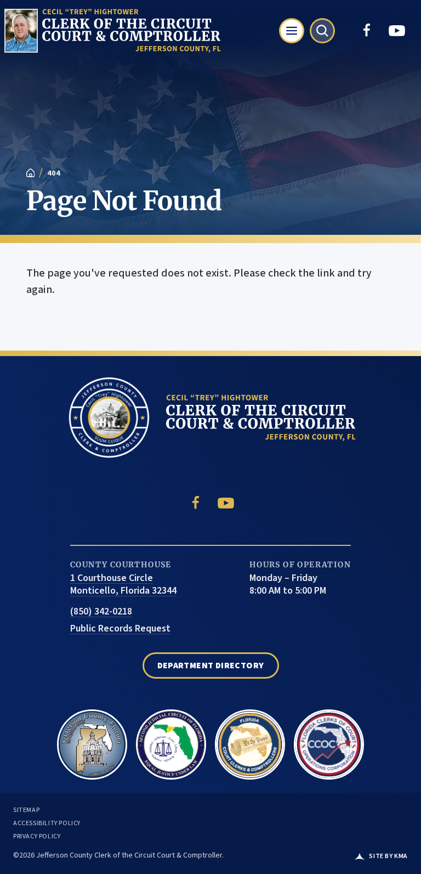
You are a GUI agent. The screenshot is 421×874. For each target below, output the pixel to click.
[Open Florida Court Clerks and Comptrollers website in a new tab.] (249, 740)
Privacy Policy (36, 836)
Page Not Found (124, 200)
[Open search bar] (322, 31)
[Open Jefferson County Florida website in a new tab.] (92, 740)
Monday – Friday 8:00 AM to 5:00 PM (287, 584)
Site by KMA (388, 856)
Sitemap (26, 810)
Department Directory (210, 665)
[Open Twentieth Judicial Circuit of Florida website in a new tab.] (171, 740)
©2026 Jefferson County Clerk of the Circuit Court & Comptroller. (118, 855)
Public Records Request (120, 629)
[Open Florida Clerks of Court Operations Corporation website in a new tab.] (328, 740)
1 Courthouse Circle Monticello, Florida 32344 (123, 584)
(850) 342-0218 (101, 612)
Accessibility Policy (47, 823)
